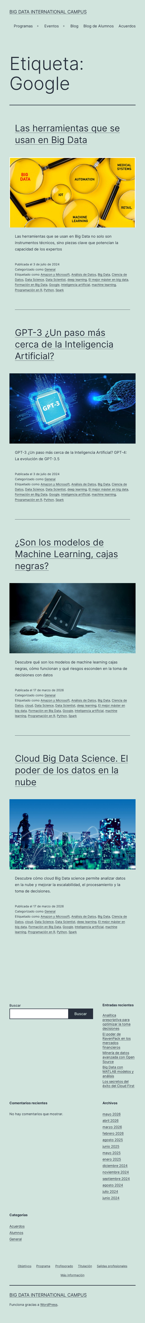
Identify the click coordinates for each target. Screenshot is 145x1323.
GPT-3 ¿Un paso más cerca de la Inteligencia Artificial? (64, 344)
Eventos (51, 26)
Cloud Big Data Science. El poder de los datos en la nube (71, 770)
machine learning (104, 285)
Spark (60, 290)
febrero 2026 (113, 1133)
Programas (23, 26)
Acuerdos (127, 26)
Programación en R (28, 290)
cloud (29, 705)
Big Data (104, 274)
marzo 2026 (112, 1127)
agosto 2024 (113, 1185)
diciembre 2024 (115, 1166)
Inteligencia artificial (75, 285)
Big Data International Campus (48, 12)
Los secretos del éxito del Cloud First (118, 1084)
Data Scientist (56, 279)
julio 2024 (110, 1192)
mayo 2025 (112, 1153)
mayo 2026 (112, 1114)
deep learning (77, 279)
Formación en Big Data (31, 285)
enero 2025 (112, 1159)
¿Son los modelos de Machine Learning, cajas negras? (66, 554)
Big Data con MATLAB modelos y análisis (118, 1071)
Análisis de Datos (83, 274)
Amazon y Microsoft (55, 274)
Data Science (34, 279)
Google (54, 285)
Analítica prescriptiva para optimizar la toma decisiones (116, 1021)
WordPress (48, 1305)
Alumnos (16, 1233)
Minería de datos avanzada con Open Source (119, 1057)
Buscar (15, 1005)
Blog (74, 26)
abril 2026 (111, 1121)
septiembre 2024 (116, 1179)
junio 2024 (111, 1198)
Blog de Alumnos (98, 26)
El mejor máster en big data (108, 279)
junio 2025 (111, 1146)
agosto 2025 (113, 1140)
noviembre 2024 (116, 1172)
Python (49, 290)
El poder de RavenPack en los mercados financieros (117, 1040)
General (50, 269)
